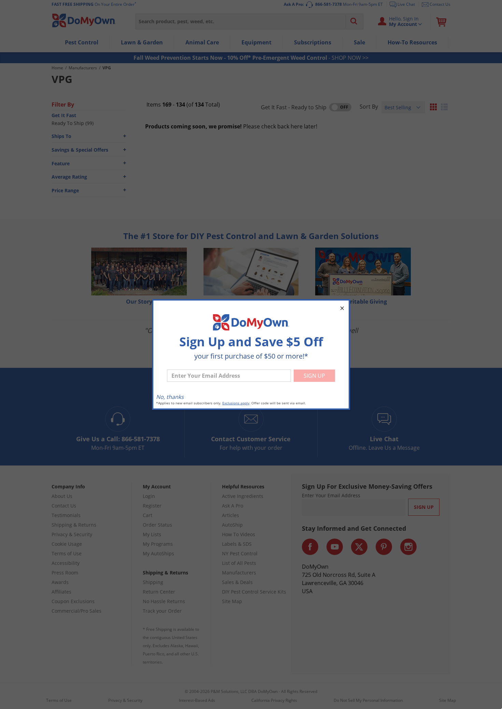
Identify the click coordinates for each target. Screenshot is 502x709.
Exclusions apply (235, 403)
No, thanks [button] (170, 397)
